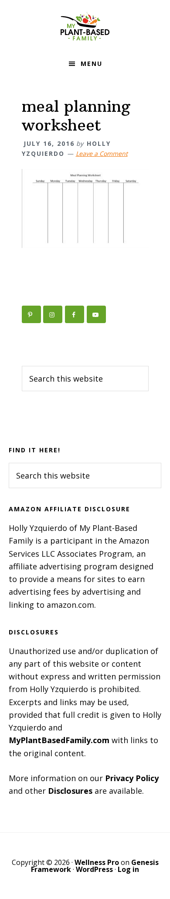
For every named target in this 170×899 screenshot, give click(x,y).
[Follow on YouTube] (96, 314)
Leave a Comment (102, 153)
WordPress (94, 869)
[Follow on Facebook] (74, 314)
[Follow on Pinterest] (31, 314)
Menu (91, 63)
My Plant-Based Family (85, 26)
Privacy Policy (132, 778)
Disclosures (70, 790)
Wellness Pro (97, 862)
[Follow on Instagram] (52, 314)
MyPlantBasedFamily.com (59, 740)
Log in (128, 869)
